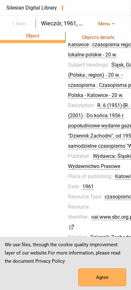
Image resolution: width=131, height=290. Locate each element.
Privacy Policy (50, 261)
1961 (88, 187)
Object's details (98, 37)
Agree (102, 277)
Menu (104, 24)
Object (32, 36)
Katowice (78, 45)
